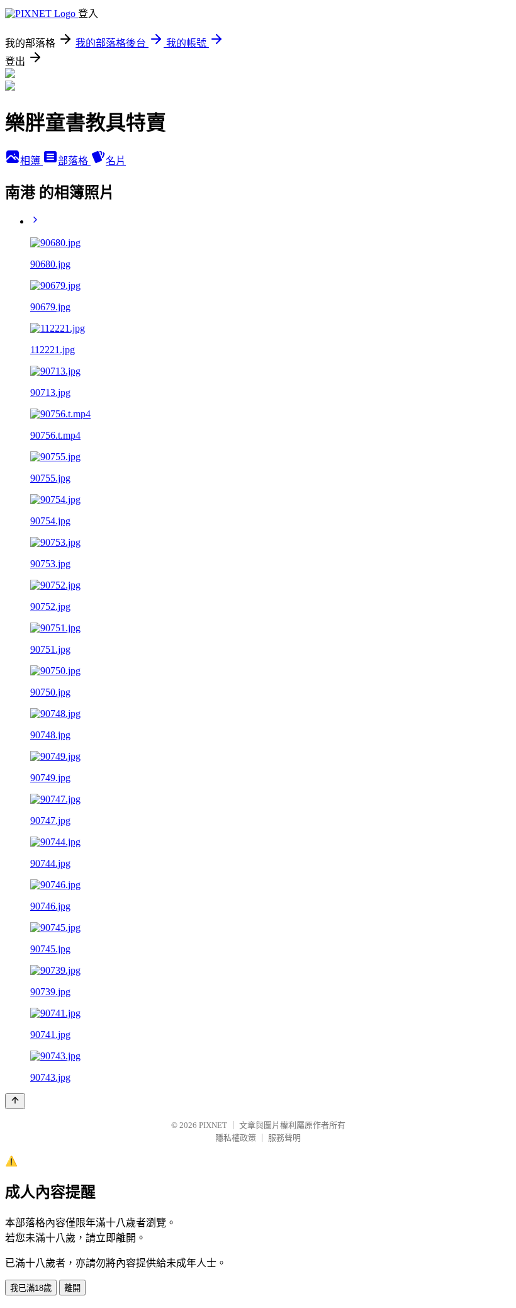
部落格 (74, 160)
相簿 (31, 160)
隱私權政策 (235, 1137)
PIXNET (213, 1125)
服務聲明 (284, 1137)
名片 (116, 160)
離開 (72, 1288)
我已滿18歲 (31, 1288)
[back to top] (15, 1101)
